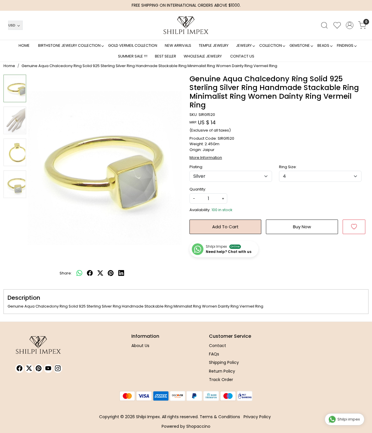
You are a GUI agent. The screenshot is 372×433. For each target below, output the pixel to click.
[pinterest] (110, 273)
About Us (140, 345)
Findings (345, 45)
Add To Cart (225, 227)
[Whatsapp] (79, 273)
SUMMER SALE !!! (132, 56)
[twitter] (100, 273)
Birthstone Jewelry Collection (69, 45)
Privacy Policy (257, 417)
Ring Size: (288, 167)
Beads (323, 45)
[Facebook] (19, 368)
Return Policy (222, 371)
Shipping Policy (224, 362)
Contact (217, 345)
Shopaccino (198, 426)
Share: (66, 273)
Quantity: (197, 189)
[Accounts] (350, 25)
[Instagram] (57, 368)
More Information (205, 157)
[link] (324, 25)
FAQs (214, 354)
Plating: (196, 167)
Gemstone (299, 45)
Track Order (221, 379)
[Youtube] (48, 368)
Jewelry (244, 45)
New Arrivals (178, 45)
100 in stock (222, 210)
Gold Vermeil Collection (132, 45)
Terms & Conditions (220, 417)
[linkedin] (121, 273)
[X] (29, 368)
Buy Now (302, 227)
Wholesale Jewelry (203, 56)
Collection (270, 45)
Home (24, 45)
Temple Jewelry (213, 45)
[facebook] (90, 273)
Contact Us (242, 56)
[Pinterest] (38, 368)
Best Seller (165, 56)
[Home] (186, 25)
